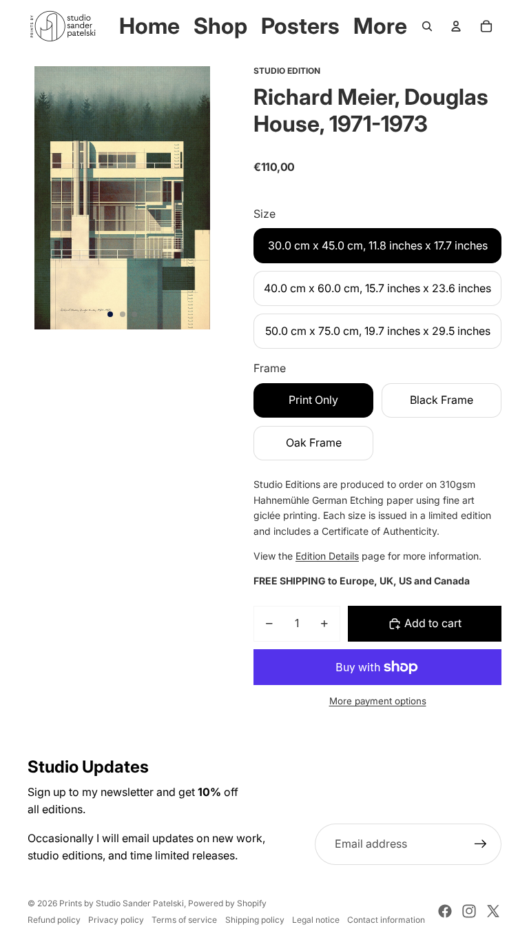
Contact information (386, 920)
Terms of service (184, 920)
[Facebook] (445, 911)
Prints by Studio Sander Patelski (121, 903)
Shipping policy (254, 920)
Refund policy (54, 920)
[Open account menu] (456, 26)
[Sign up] (480, 844)
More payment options (377, 700)
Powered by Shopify (227, 903)
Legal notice (316, 920)
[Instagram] (469, 911)
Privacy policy (116, 920)
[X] (493, 911)
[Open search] (427, 26)
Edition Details (327, 556)
